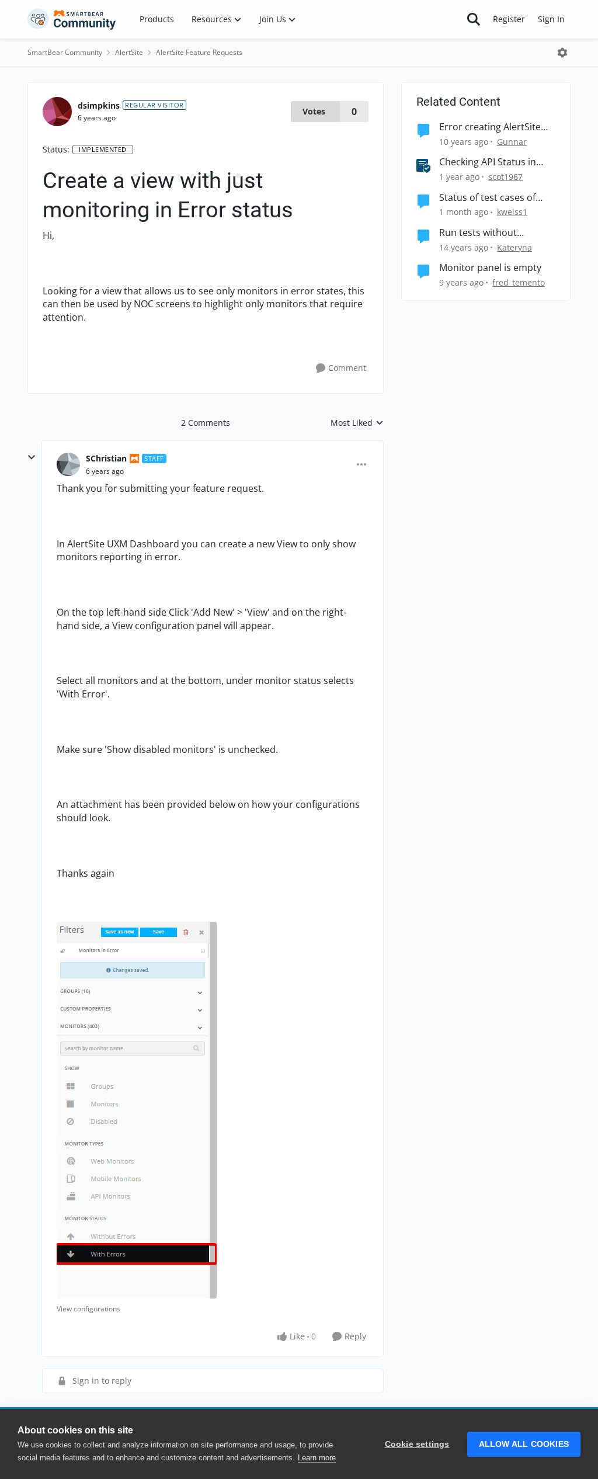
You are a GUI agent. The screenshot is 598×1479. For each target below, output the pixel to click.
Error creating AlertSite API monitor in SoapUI (490, 127)
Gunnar (512, 141)
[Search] (474, 19)
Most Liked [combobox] (357, 423)
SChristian (106, 458)
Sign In (551, 19)
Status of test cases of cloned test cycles (487, 198)
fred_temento (518, 282)
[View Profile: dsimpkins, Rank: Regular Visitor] (57, 111)
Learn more (317, 1457)
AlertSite (129, 52)
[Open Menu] (562, 52)
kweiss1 (512, 211)
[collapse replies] (32, 457)
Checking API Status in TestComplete (487, 162)
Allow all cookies (524, 1444)
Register (509, 19)
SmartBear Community (64, 52)
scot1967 (505, 176)
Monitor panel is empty (490, 268)
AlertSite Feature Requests (199, 52)
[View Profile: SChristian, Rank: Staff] (68, 464)
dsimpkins (99, 105)
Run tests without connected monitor (481, 233)
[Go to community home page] (71, 19)
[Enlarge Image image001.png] (137, 1110)
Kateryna (514, 247)
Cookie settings (417, 1444)
